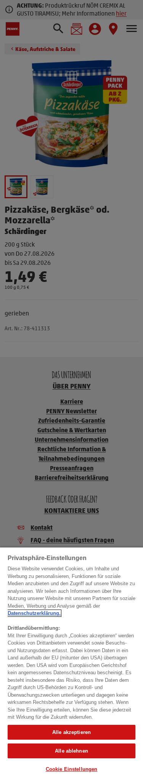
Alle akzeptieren (71, 732)
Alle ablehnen (71, 751)
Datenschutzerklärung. (34, 613)
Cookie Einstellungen (72, 769)
